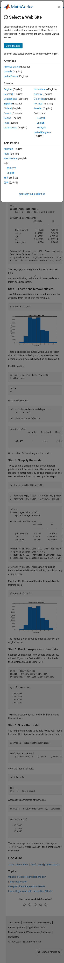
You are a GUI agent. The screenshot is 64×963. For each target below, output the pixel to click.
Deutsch (41, 118)
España (8, 103)
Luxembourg (10, 127)
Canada (8, 71)
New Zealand (11, 158)
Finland (8, 108)
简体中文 (11, 168)
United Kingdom (42, 132)
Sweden (38, 108)
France (7, 113)
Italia (6, 122)
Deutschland (10, 98)
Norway (38, 94)
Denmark (8, 94)
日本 (6, 177)
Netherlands (40, 89)
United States (11, 76)
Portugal (38, 103)
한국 (6, 182)
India (6, 153)
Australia (8, 149)
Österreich (39, 98)
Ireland (7, 118)
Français (41, 127)
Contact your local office (32, 193)
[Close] (59, 6)
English (41, 122)
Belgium (8, 89)
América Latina (12, 66)
